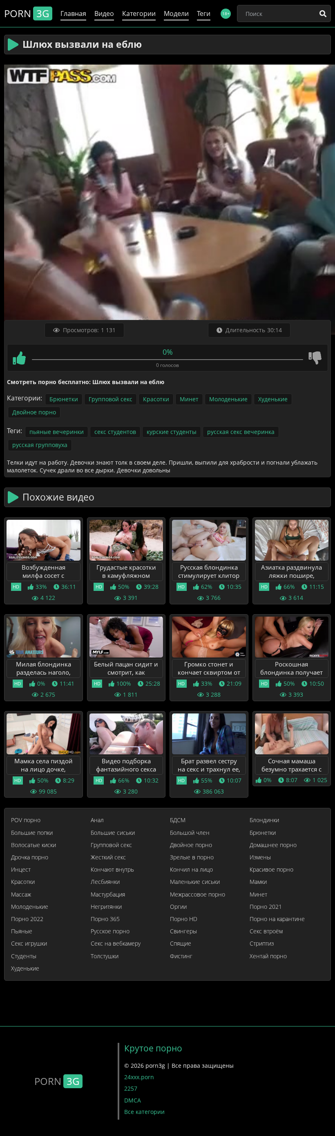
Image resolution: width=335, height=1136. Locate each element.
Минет (189, 399)
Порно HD (183, 919)
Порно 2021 (266, 906)
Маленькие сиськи (195, 882)
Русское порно (110, 931)
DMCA (132, 1100)
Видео (104, 13)
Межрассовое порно (197, 894)
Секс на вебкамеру (116, 943)
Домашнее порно (273, 845)
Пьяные (21, 931)
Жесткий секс (108, 857)
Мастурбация (108, 894)
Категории (139, 13)
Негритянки (106, 906)
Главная (73, 13)
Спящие (180, 943)
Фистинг (181, 956)
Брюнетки (63, 399)
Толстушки (104, 956)
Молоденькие (228, 399)
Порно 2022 (27, 919)
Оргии (178, 906)
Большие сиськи (113, 832)
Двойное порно (34, 412)
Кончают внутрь (112, 869)
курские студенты (172, 432)
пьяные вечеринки (56, 432)
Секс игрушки (29, 943)
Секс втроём (266, 931)
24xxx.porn (139, 1077)
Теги (203, 13)
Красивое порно (271, 869)
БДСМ (177, 820)
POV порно (25, 820)
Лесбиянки (105, 882)
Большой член (190, 832)
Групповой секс (110, 399)
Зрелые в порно (192, 857)
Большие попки (32, 832)
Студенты (23, 956)
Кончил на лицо (191, 869)
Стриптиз (262, 943)
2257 (130, 1088)
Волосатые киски (33, 845)
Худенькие (273, 399)
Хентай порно (268, 956)
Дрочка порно (29, 857)
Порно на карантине (277, 919)
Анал (97, 820)
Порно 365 (105, 919)
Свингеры (183, 931)
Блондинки (264, 820)
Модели (176, 13)
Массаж (21, 894)
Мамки (258, 882)
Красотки (156, 399)
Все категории (144, 1112)
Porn (26, 13)
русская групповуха (39, 445)
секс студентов (115, 432)
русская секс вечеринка (241, 432)
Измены (260, 857)
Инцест (21, 869)
